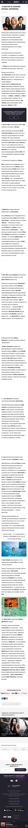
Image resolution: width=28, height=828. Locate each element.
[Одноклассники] (7, 698)
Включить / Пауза (3, 824)
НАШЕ (8, 2)
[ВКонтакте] (2, 698)
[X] (5, 698)
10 (26, 826)
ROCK (16, 2)
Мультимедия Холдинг (14, 786)
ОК (14, 117)
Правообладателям (14, 803)
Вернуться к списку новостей (11, 704)
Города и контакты (14, 798)
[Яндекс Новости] (5, 693)
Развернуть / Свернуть (14, 821)
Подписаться (20, 769)
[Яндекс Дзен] (15, 693)
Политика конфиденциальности (14, 806)
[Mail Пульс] (24, 693)
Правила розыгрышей (14, 801)
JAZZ (23, 2)
